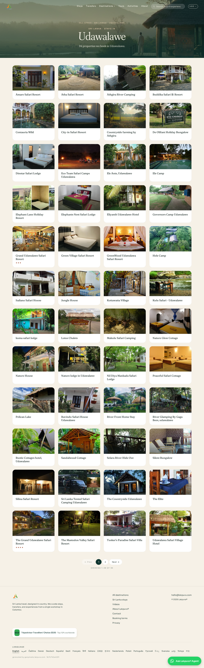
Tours (121, 6)
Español (60, 651)
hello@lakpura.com (181, 595)
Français (76, 651)
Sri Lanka (100, 23)
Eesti (68, 651)
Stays (80, 6)
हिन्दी (84, 651)
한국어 (107, 651)
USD (193, 6)
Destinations (107, 6)
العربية (23, 651)
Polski (128, 651)
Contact (116, 613)
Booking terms (119, 618)
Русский (149, 651)
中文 (188, 651)
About (144, 6)
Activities (133, 6)
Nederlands (118, 651)
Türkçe (181, 651)
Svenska (166, 651)
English (15, 651)
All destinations (120, 595)
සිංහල (157, 651)
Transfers (91, 6)
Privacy (116, 623)
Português (138, 651)
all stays (85, 23)
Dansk (41, 651)
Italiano (91, 651)
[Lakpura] (9, 6)
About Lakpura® (120, 609)
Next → (115, 562)
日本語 (100, 651)
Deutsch (50, 651)
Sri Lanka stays (119, 599)
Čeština (32, 651)
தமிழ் (173, 651)
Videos (115, 604)
